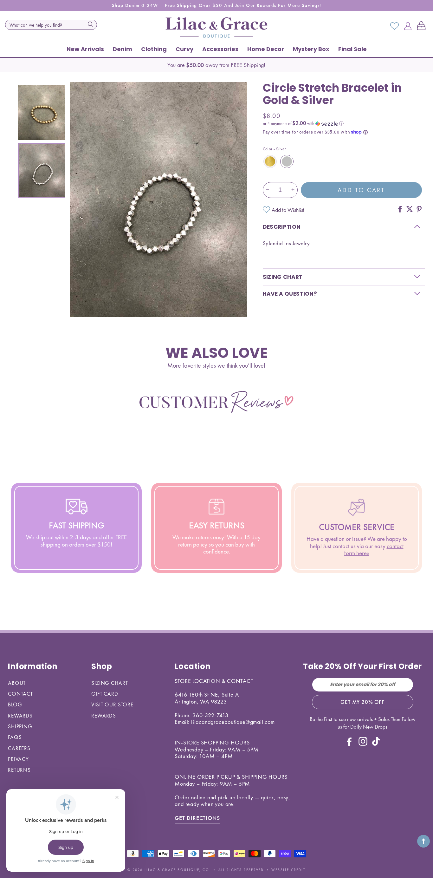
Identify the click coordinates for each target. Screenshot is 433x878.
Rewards (20, 715)
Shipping (20, 726)
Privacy (18, 759)
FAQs (15, 737)
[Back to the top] (423, 841)
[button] (422, 26)
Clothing (154, 49)
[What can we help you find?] (90, 24)
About (17, 682)
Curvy (184, 49)
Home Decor (265, 49)
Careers (19, 748)
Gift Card (104, 693)
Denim (122, 49)
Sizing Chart (109, 682)
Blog (15, 704)
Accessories (220, 49)
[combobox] (51, 25)
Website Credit (288, 870)
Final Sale (352, 49)
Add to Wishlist (288, 209)
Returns (19, 769)
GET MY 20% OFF (362, 701)
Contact (20, 693)
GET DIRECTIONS (197, 818)
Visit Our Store (112, 704)
